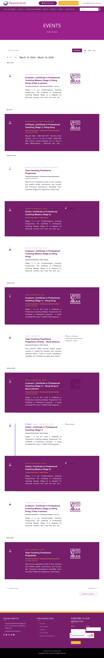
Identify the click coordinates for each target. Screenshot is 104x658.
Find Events (77, 50)
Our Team (42, 623)
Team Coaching (44, 633)
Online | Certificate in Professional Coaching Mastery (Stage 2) (41, 213)
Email (88, 626)
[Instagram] (9, 635)
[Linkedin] (11, 635)
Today (15, 57)
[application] (16, 9)
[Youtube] (13, 635)
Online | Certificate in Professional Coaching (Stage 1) (41, 428)
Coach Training (44, 626)
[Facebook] (4, 635)
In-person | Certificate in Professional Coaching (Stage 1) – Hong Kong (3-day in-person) (42, 386)
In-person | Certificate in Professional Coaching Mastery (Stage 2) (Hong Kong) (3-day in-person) (42, 80)
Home (49, 32)
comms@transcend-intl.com (92, 3)
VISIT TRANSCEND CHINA (69, 3)
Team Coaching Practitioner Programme (38, 172)
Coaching (42, 629)
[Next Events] (11, 57)
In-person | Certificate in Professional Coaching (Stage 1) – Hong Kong (42, 299)
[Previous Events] (8, 57)
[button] (48, 3)
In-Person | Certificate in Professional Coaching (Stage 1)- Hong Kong (42, 126)
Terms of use (47, 651)
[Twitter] (6, 635)
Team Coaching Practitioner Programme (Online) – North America (42, 340)
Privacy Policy (57, 651)
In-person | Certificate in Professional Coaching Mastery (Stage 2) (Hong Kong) (42, 253)
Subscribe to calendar (88, 594)
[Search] (99, 9)
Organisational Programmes (47, 636)
